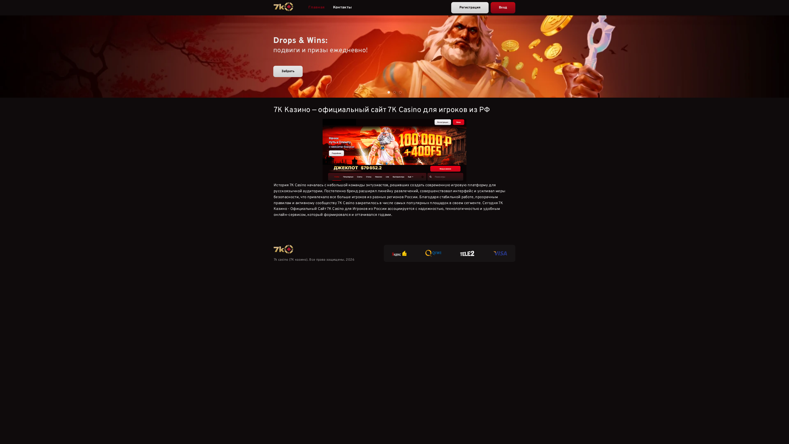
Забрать (287, 71)
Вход (503, 8)
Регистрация (469, 8)
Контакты (342, 7)
